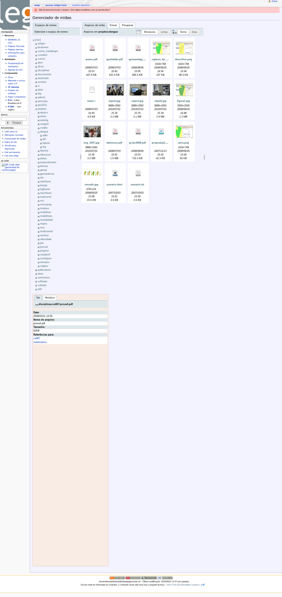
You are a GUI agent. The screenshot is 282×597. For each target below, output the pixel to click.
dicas (41, 66)
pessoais (43, 101)
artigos (41, 43)
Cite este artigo (12, 156)
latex (40, 89)
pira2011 (42, 105)
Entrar (275, 1)
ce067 (36, 338)
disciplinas (43, 70)
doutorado (43, 78)
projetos (42, 109)
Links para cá (11, 131)
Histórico (50, 297)
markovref (45, 197)
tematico (45, 262)
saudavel (45, 254)
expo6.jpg (160, 101)
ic (39, 86)
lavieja (43, 185)
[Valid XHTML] (165, 577)
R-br (10, 100)
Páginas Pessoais (16, 46)
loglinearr (45, 189)
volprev (44, 266)
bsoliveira (43, 47)
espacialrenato (48, 162)
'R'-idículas (13, 87)
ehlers (43, 158)
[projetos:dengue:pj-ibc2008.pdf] (138, 131)
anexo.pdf (91, 59)
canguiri (44, 124)
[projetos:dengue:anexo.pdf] (92, 48)
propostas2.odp (161, 142)
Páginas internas (15, 49)
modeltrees (46, 216)
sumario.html (114, 184)
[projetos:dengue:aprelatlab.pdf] (115, 48)
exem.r (91, 101)
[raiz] (38, 40)
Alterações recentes (14, 135)
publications (44, 270)
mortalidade (46, 220)
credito (44, 128)
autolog (44, 120)
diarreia (44, 150)
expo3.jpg (137, 101)
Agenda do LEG (15, 70)
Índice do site (11, 142)
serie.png (183, 142)
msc (42, 227)
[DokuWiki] (149, 577)
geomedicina (47, 174)
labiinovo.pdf (114, 142)
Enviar (113, 25)
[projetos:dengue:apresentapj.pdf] (138, 48)
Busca (4, 114)
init (41, 177)
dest (40, 62)
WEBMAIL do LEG (14, 41)
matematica (39, 342)
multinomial (46, 231)
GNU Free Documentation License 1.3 (184, 585)
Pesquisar (127, 25)
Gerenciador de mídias (15, 138)
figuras (46, 143)
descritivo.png (183, 59)
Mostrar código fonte (56, 5)
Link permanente (12, 152)
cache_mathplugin (48, 51)
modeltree (45, 212)
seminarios (44, 277)
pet (42, 243)
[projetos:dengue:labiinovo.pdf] (115, 131)
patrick (41, 97)
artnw (43, 116)
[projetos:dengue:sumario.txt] (138, 173)
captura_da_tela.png (164, 59)
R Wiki (11, 106)
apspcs (44, 112)
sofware (42, 285)
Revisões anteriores (81, 5)
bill (44, 139)
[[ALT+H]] (15, 15)
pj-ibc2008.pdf (137, 142)
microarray (46, 204)
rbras (40, 273)
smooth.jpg (91, 184)
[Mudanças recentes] (117, 577)
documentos (44, 74)
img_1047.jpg (91, 142)
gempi (43, 170)
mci (42, 200)
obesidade (45, 239)
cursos (41, 59)
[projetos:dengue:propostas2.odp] (161, 131)
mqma (43, 223)
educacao (45, 154)
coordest (42, 55)
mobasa (44, 208)
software (42, 281)
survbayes (46, 258)
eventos (42, 82)
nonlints (44, 235)
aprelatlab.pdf (114, 59)
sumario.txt (137, 184)
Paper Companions (17, 97)
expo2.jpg (114, 101)
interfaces (45, 181)
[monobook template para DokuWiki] (133, 577)
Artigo (37, 5)
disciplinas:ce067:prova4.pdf (56, 304)
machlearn (46, 193)
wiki (40, 289)
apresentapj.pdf (138, 59)
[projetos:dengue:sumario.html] (115, 173)
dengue (44, 131)
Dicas (10, 77)
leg (39, 93)
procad (44, 247)
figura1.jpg (183, 101)
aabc (45, 135)
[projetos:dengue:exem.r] (92, 89)
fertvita (44, 166)
